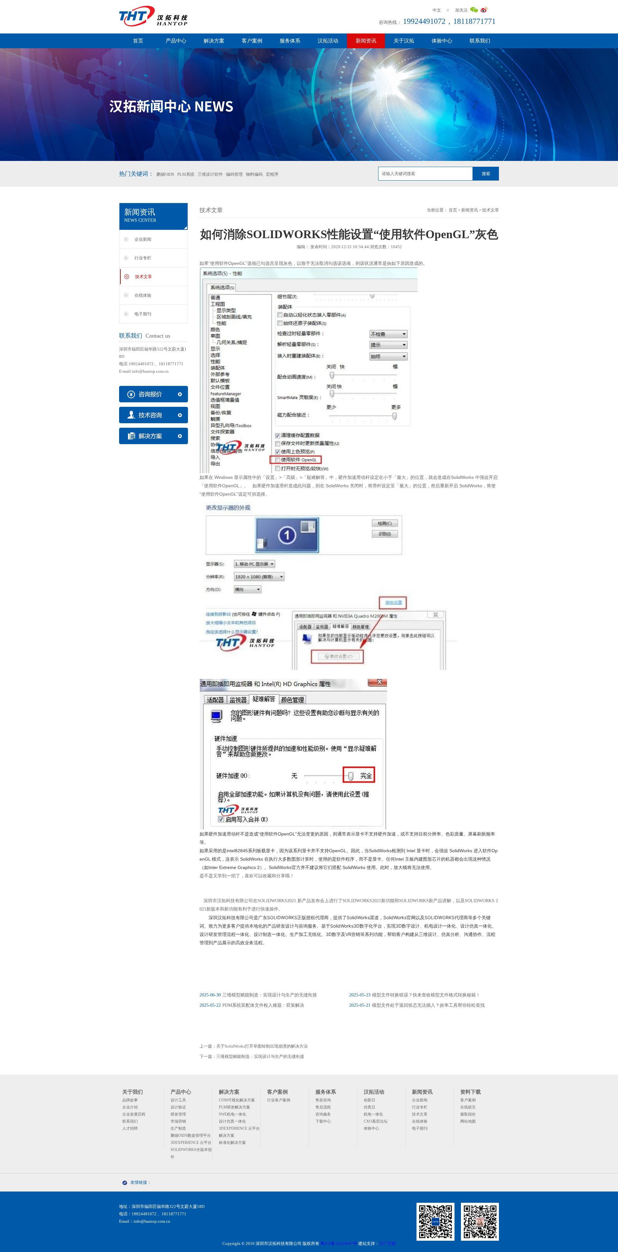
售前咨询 (323, 1100)
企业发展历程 (133, 1114)
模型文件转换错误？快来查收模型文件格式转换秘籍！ (414, 995)
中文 (437, 10)
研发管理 (178, 1114)
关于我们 (132, 1092)
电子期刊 (143, 314)
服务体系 (290, 40)
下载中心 (323, 1121)
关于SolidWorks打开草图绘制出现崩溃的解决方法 (262, 1046)
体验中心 (442, 40)
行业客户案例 (278, 1100)
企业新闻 (143, 239)
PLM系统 (185, 174)
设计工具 (178, 1100)
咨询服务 (323, 1114)
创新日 (369, 1100)
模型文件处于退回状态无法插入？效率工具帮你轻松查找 (417, 1005)
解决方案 (214, 40)
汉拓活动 (328, 40)
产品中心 (176, 40)
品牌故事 (130, 1100)
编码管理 (234, 174)
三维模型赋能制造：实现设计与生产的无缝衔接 (258, 995)
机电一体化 (373, 1114)
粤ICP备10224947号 (338, 1243)
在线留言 (468, 1107)
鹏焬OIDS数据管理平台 (191, 1135)
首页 (138, 40)
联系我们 (480, 40)
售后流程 (323, 1107)
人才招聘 (130, 1128)
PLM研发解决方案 (234, 1107)
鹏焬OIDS (165, 174)
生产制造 (178, 1128)
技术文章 (143, 276)
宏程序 (272, 174)
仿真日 (369, 1107)
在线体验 (143, 295)
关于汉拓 (404, 40)
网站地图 (468, 1121)
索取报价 (468, 1114)
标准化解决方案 (232, 1142)
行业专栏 (143, 258)
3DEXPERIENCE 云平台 (191, 1142)
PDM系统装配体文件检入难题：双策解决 (252, 1005)
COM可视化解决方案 (237, 1100)
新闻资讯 (366, 40)
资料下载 (470, 1092)
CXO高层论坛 (376, 1121)
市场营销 (178, 1121)
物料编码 (254, 174)
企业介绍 (130, 1107)
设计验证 (178, 1107)
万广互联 (387, 1243)
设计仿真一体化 (232, 1121)
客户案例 (252, 40)
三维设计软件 (210, 174)
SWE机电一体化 (232, 1114)
